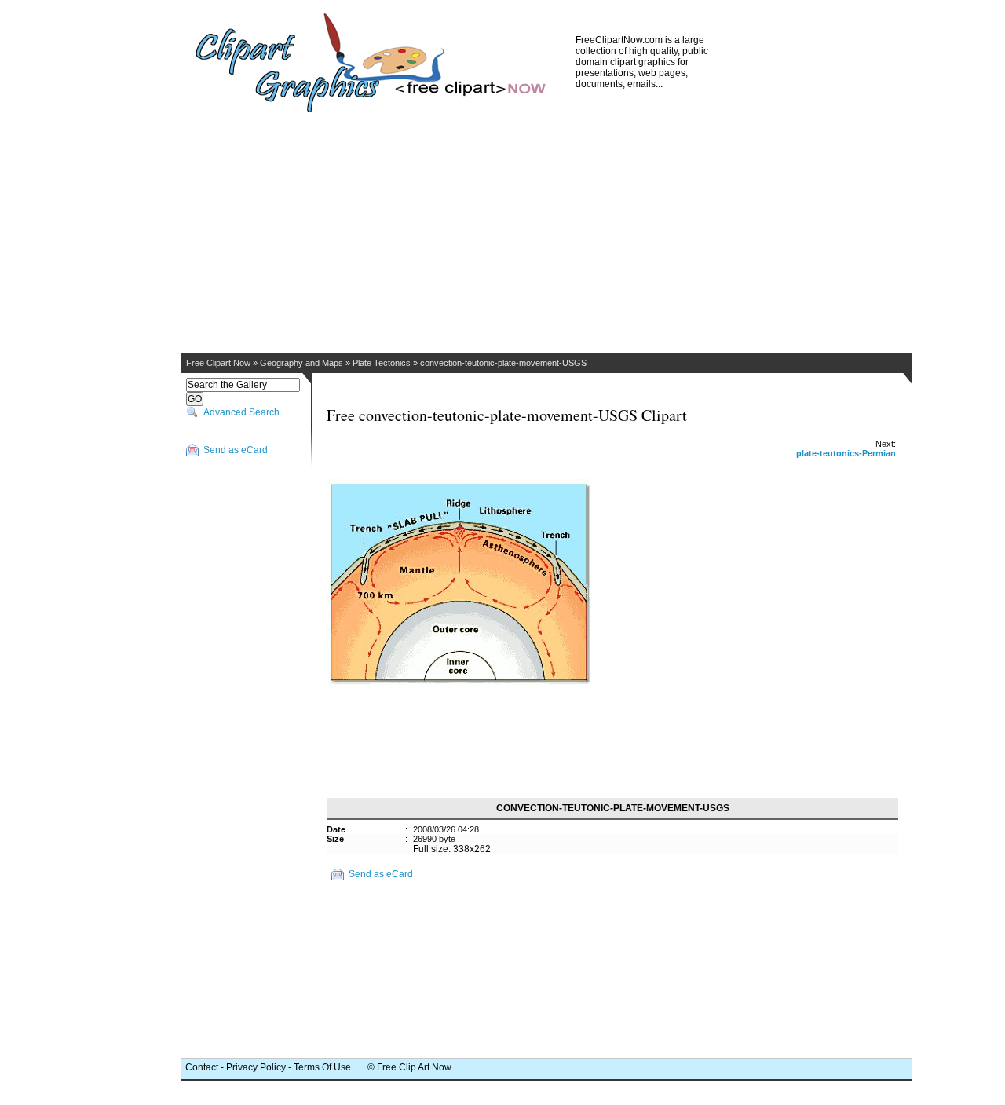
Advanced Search (241, 412)
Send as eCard (235, 450)
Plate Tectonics (382, 363)
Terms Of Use (322, 1067)
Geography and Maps (301, 363)
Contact (201, 1067)
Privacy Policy (256, 1067)
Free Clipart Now (218, 363)
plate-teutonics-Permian (846, 453)
